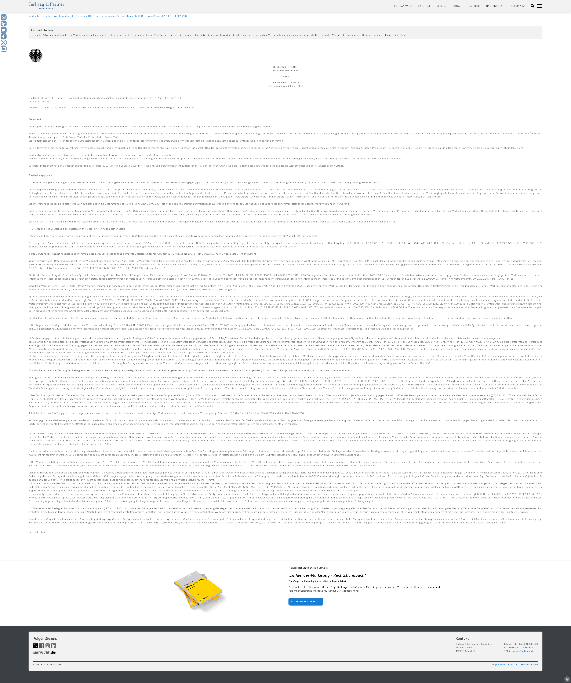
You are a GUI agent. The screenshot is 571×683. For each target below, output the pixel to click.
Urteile (441, 5)
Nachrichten (494, 5)
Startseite (34, 16)
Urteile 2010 (84, 16)
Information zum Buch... (306, 601)
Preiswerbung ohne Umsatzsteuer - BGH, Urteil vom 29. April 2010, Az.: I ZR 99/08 (141, 16)
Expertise (424, 5)
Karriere (474, 5)
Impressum (498, 664)
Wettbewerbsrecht (64, 16)
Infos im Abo (517, 5)
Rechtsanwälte (402, 5)
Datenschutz (513, 664)
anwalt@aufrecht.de (523, 651)
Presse (534, 664)
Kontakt (457, 5)
